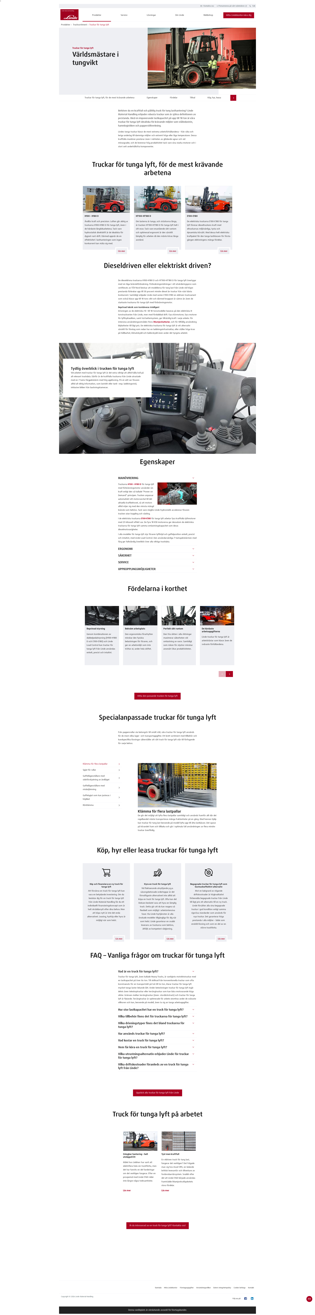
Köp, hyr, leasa (214, 98)
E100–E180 (192, 216)
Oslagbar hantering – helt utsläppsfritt (135, 1155)
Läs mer (121, 251)
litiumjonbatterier (161, 322)
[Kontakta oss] (309, 1299)
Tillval (192, 98)
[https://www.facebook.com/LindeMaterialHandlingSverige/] (245, 1299)
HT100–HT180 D (143, 216)
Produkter (65, 25)
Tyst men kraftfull (170, 1154)
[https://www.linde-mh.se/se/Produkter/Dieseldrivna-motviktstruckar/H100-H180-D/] (106, 199)
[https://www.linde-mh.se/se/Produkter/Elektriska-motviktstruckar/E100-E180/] (208, 199)
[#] (193, 478)
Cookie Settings (239, 1288)
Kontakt (251, 1288)
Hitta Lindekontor (170, 1288)
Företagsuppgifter (187, 1288)
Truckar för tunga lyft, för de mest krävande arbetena (109, 98)
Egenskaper (152, 98)
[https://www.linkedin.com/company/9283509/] (252, 1299)
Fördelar (173, 98)
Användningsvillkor (203, 1288)
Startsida (158, 1288)
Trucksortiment (79, 25)
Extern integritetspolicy (222, 1288)
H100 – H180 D (92, 216)
